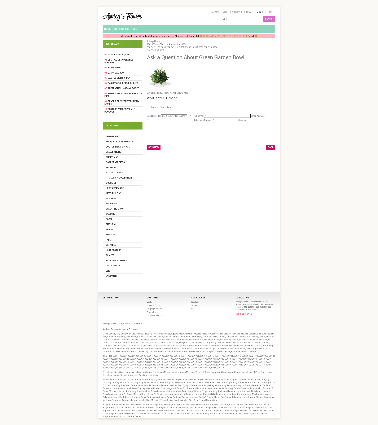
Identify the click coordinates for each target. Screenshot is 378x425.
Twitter (194, 305)
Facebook (195, 302)
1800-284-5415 (208, 36)
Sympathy (111, 276)
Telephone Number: (203, 120)
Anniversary (113, 136)
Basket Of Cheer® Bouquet (123, 83)
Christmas (112, 157)
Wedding (110, 214)
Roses (109, 219)
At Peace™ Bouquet (118, 54)
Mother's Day (113, 193)
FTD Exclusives (114, 172)
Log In (225, 12)
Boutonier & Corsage (118, 147)
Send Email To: (154, 116)
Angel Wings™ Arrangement (123, 88)
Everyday (111, 167)
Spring (110, 229)
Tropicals (112, 203)
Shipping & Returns (154, 309)
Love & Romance (115, 188)
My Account (216, 12)
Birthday (111, 224)
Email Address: (258, 116)
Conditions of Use (154, 316)
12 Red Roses (115, 67)
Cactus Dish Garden (119, 78)
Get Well (111, 245)
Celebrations (113, 152)
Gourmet (111, 183)
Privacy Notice (153, 312)
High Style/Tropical (117, 260)
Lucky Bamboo (116, 73)
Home (107, 29)
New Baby (111, 198)
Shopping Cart (236, 12)
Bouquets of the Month (119, 141)
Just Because (113, 250)
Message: (242, 120)
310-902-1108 (224, 36)
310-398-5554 (239, 36)
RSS (192, 309)
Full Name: (199, 116)
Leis (108, 271)
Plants (110, 255)
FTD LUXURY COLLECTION (119, 178)
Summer (110, 234)
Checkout (248, 12)
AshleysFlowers (123, 324)
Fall (108, 240)
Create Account (153, 305)
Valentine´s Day (114, 209)
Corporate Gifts (115, 162)
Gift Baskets (113, 265)
